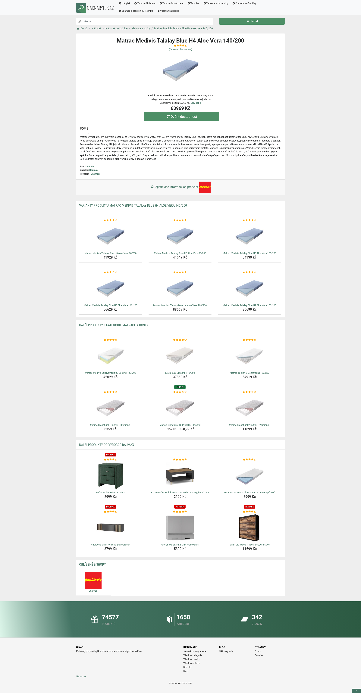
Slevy (186, 671)
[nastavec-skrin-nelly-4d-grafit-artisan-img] (110, 528)
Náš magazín (226, 651)
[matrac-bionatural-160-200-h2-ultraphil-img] (180, 408)
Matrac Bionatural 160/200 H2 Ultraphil (179, 425)
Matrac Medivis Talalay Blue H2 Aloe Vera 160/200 (249, 305)
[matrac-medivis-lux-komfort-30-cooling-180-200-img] (110, 356)
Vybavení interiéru (146, 3)
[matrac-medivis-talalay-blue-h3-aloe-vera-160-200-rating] (249, 220)
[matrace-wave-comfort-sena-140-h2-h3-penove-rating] (249, 460)
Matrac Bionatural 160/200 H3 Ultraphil (110, 425)
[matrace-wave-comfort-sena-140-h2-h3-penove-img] (249, 476)
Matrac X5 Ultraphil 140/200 (180, 372)
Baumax (93, 170)
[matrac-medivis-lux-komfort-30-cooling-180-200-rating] (110, 340)
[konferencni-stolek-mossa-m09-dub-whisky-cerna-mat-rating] (180, 460)
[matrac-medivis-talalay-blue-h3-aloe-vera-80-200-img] (180, 236)
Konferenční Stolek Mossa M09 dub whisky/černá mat (180, 492)
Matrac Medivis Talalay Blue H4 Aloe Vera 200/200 (180, 305)
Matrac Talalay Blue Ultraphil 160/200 (249, 372)
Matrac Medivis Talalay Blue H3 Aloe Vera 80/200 (180, 253)
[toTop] (356, 691)
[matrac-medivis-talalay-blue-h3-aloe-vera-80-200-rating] (180, 220)
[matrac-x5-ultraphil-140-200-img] (180, 356)
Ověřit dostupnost (184, 117)
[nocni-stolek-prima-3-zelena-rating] (110, 460)
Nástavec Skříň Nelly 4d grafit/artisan (110, 544)
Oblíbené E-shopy (92, 564)
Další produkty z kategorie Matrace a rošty (113, 325)
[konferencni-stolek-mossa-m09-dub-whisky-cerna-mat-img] (180, 476)
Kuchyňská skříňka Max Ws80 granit (180, 544)
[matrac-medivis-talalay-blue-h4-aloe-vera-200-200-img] (180, 288)
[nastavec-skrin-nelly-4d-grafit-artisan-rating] (110, 512)
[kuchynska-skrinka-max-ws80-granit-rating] (180, 512)
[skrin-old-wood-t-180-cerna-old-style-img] (249, 528)
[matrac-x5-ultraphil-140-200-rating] (180, 340)
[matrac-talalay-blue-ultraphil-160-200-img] (249, 356)
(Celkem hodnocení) (180, 49)
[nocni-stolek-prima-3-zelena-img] (110, 476)
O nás (258, 651)
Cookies (259, 655)
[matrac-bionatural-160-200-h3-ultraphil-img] (110, 408)
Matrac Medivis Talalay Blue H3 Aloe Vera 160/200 (249, 253)
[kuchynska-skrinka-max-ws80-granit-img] (180, 528)
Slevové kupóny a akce (194, 651)
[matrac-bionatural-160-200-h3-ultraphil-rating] (110, 392)
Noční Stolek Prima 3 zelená (110, 492)
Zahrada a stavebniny (217, 3)
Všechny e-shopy (191, 663)
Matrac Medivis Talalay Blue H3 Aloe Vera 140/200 (110, 305)
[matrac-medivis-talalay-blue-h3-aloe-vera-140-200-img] (110, 288)
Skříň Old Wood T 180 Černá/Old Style (250, 544)
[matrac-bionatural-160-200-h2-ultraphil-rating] (180, 392)
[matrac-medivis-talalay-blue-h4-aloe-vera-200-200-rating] (180, 272)
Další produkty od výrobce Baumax (106, 445)
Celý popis (195, 102)
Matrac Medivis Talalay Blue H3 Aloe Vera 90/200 (110, 253)
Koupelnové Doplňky (245, 3)
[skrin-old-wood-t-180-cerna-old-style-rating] (249, 512)
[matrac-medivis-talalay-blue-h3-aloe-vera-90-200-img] (110, 236)
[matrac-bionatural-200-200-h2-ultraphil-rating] (249, 392)
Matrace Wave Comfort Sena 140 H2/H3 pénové (249, 492)
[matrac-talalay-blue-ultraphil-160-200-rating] (249, 340)
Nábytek (126, 3)
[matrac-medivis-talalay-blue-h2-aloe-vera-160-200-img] (249, 288)
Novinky (187, 667)
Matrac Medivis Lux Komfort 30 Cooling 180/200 (110, 372)
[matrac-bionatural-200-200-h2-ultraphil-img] (249, 408)
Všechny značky (191, 659)
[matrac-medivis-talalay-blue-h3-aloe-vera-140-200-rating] (110, 272)
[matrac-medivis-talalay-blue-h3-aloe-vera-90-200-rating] (110, 220)
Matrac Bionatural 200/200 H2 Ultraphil (249, 425)
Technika (194, 3)
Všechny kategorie (169, 11)
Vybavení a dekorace (172, 3)
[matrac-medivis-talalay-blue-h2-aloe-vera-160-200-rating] (249, 272)
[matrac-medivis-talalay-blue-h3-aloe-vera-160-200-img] (249, 236)
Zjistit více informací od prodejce (177, 187)
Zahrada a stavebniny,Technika (137, 11)
